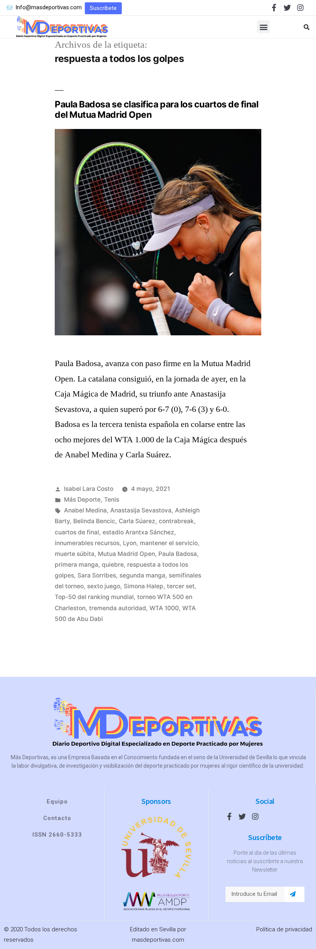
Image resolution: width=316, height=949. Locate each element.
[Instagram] (300, 7)
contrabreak (176, 521)
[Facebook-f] (274, 7)
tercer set (181, 586)
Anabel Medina (85, 510)
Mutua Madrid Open (126, 553)
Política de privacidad (284, 929)
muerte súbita (74, 553)
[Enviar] (293, 894)
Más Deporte (82, 499)
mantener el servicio (169, 543)
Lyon (129, 543)
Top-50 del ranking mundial (94, 597)
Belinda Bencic (94, 521)
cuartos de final (77, 532)
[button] (103, 8)
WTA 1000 (164, 608)
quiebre (113, 564)
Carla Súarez (137, 521)
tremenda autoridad (117, 608)
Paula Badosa (177, 553)
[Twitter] (287, 7)
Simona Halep (143, 586)
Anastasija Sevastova (140, 510)
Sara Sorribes (96, 575)
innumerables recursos (87, 543)
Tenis (111, 499)
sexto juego (103, 586)
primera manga (76, 564)
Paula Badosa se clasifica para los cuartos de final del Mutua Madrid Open (157, 110)
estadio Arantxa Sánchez (138, 532)
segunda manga (142, 575)
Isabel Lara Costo (88, 488)
